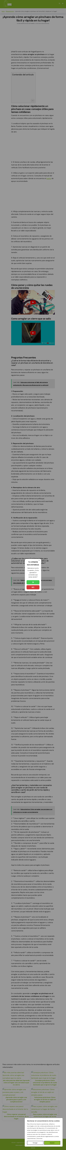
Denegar (35, 1143)
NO (33, 587)
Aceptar (52, 1143)
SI (33, 582)
